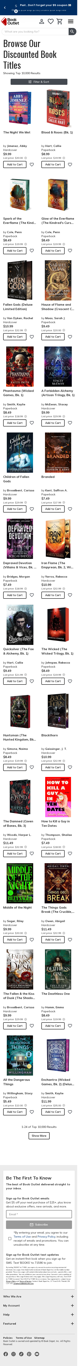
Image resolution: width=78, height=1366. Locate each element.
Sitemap (39, 1337)
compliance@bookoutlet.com (23, 1283)
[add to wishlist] (32, 164)
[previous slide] (5, 7)
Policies (8, 1337)
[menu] (70, 21)
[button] (45, 5)
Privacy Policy (11, 1281)
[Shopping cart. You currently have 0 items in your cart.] (59, 21)
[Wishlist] (50, 21)
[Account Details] (41, 21)
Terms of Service (25, 1281)
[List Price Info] (25, 158)
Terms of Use (24, 1337)
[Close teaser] (16, 11)
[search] (72, 31)
